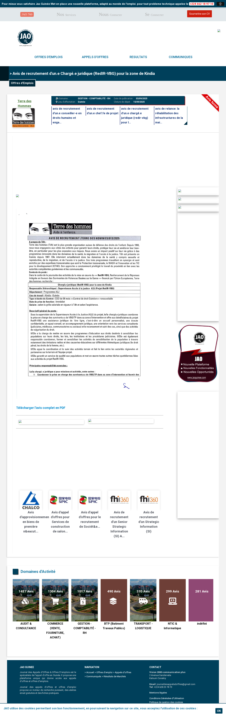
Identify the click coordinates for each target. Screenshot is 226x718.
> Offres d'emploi (103, 672)
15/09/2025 (139, 102)
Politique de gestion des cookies (166, 702)
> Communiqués (93, 676)
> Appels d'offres (122, 672)
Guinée (81, 102)
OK (219, 711)
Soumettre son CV (199, 13)
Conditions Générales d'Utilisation (166, 698)
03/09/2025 (141, 98)
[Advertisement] (118, 161)
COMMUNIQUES (180, 57)
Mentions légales (158, 692)
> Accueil (89, 672)
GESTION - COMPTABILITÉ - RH (94, 98)
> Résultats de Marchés (114, 676)
